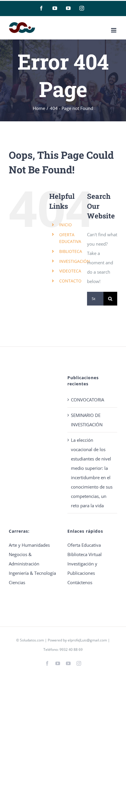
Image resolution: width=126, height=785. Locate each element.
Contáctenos (79, 582)
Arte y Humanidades (29, 545)
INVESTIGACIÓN (74, 261)
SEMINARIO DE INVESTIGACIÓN (87, 419)
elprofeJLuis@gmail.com (87, 640)
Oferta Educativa (84, 545)
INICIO (65, 224)
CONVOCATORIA (87, 400)
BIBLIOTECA (70, 251)
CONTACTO (70, 281)
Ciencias (17, 582)
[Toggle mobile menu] (114, 30)
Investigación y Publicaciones (82, 568)
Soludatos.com (32, 640)
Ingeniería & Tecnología (32, 573)
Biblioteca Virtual (84, 554)
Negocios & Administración (24, 559)
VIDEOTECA (70, 271)
